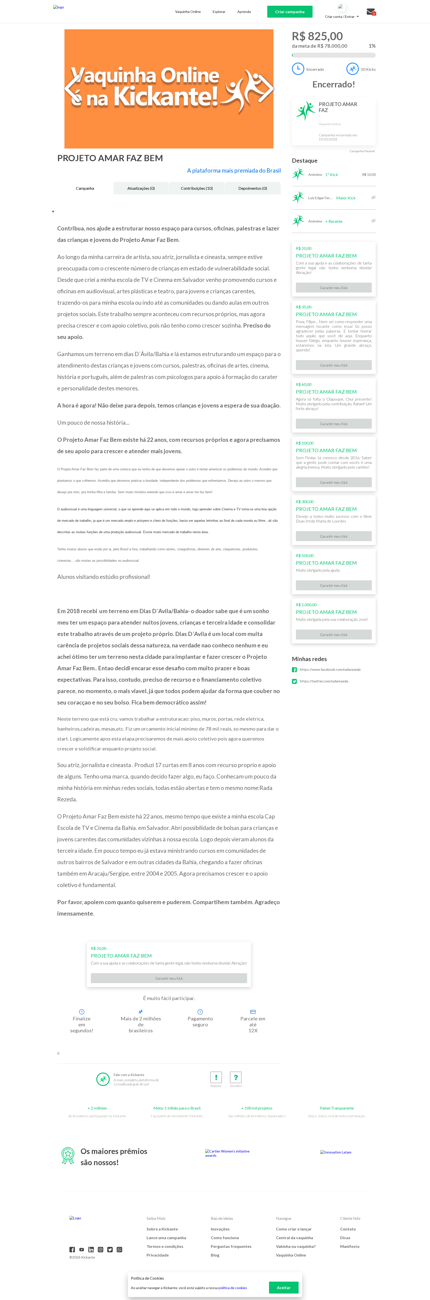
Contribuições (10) (197, 188)
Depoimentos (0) (252, 188)
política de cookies (232, 1288)
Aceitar (284, 1287)
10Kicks (368, 69)
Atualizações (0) (141, 188)
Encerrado (315, 69)
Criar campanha (290, 11)
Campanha (85, 188)
